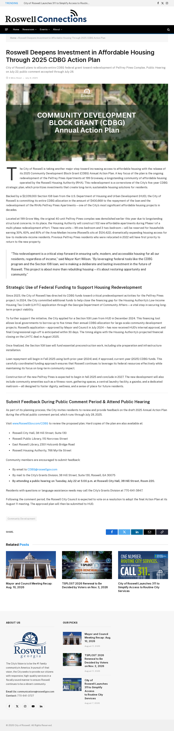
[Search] (168, 29)
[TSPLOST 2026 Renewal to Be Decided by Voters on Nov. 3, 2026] (87, 565)
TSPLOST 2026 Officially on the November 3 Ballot (52, 3)
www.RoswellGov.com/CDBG (30, 423)
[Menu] (6, 29)
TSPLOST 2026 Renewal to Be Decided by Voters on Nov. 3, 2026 (85, 585)
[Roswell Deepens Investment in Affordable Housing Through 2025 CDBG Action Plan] (87, 122)
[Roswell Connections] (46, 16)
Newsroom (28, 29)
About (56, 29)
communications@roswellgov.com (35, 691)
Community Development (21, 518)
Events (44, 29)
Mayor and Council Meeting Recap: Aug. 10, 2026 (29, 585)
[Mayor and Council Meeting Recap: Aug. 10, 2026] (31, 565)
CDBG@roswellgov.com (42, 469)
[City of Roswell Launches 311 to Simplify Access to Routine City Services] (143, 565)
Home (16, 29)
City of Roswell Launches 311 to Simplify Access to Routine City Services (139, 587)
